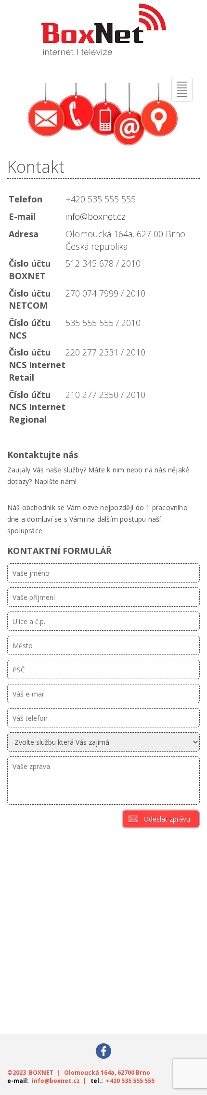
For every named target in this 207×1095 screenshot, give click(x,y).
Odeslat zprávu (166, 819)
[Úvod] (103, 33)
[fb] (103, 1050)
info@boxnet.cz (95, 216)
